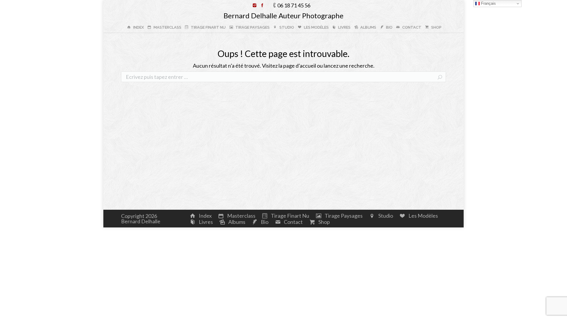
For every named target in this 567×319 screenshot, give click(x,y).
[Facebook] (262, 5)
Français (488, 3)
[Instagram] (254, 5)
